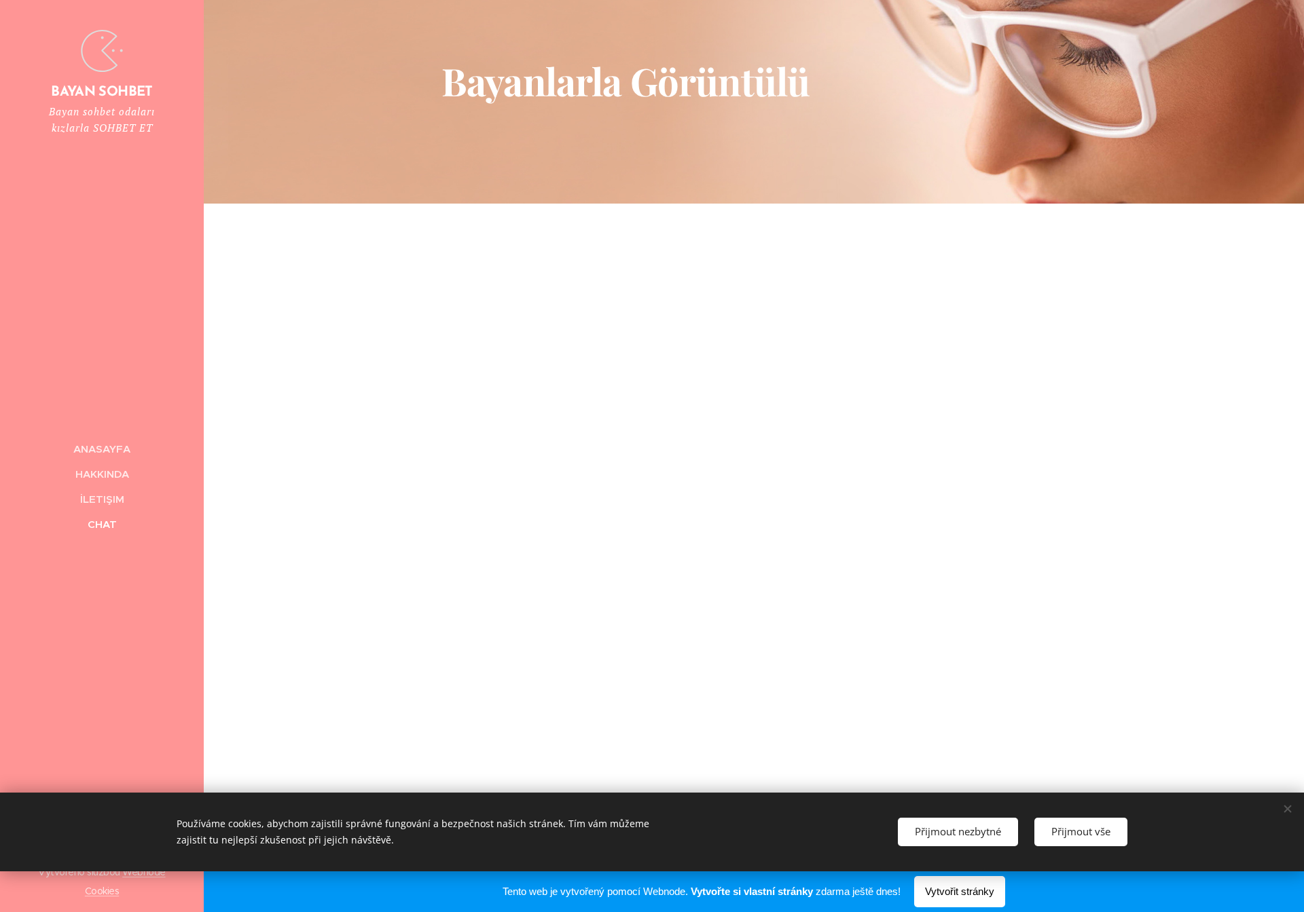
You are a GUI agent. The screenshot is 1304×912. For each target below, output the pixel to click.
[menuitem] (102, 449)
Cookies (102, 891)
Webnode (143, 872)
